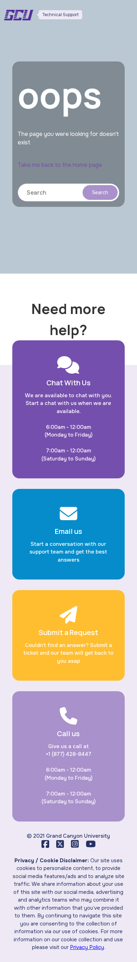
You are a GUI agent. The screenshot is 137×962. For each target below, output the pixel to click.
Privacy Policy (87, 947)
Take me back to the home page (60, 165)
